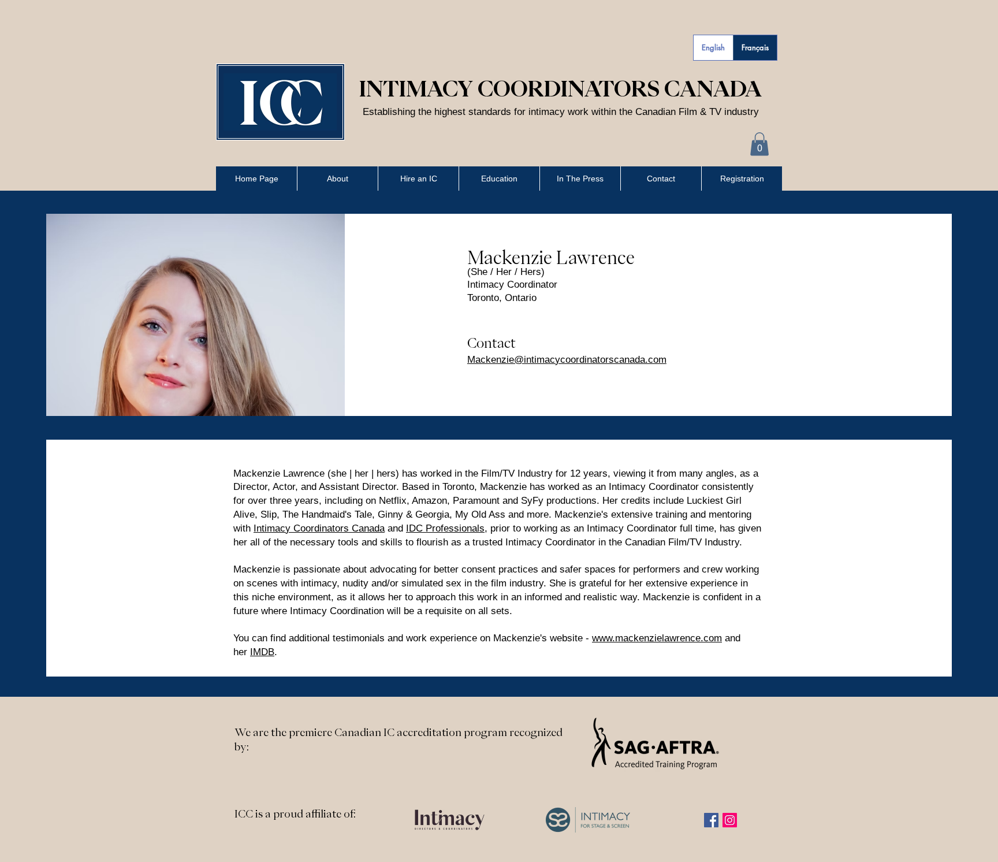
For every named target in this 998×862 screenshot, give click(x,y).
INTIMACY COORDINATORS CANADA (560, 88)
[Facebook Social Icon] (711, 820)
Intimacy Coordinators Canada (319, 528)
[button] (759, 144)
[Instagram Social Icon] (730, 820)
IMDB (262, 652)
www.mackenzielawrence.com (657, 638)
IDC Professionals (445, 528)
